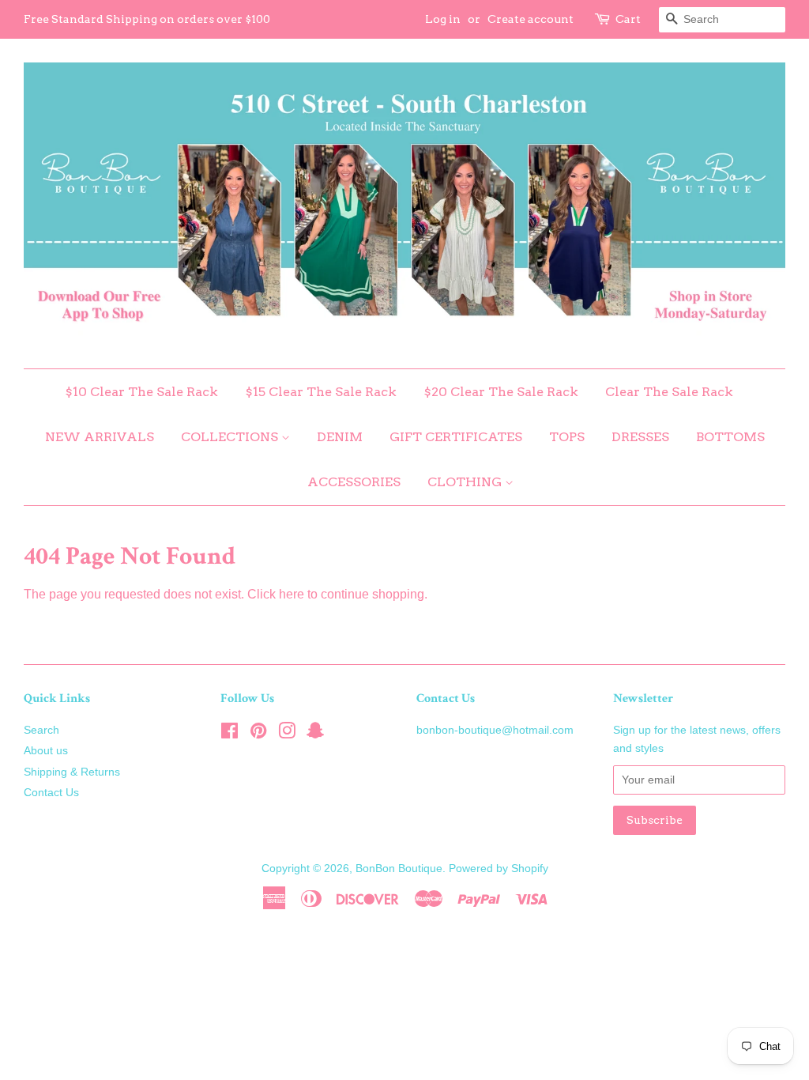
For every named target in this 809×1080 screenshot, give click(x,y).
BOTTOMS (730, 436)
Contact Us (51, 793)
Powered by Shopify (498, 868)
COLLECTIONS (231, 436)
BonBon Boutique (399, 868)
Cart (628, 19)
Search (41, 730)
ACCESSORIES (354, 481)
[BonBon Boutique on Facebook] (229, 734)
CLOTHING (466, 481)
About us (46, 751)
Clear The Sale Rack (669, 391)
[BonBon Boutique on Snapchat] (315, 734)
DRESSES (640, 436)
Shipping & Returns (72, 772)
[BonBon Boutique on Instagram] (286, 734)
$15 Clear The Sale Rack (321, 391)
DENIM (340, 436)
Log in (443, 19)
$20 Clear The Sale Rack (500, 391)
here (291, 594)
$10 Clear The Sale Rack (141, 391)
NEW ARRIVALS (99, 436)
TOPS (567, 436)
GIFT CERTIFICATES (455, 436)
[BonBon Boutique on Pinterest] (258, 734)
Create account (530, 19)
